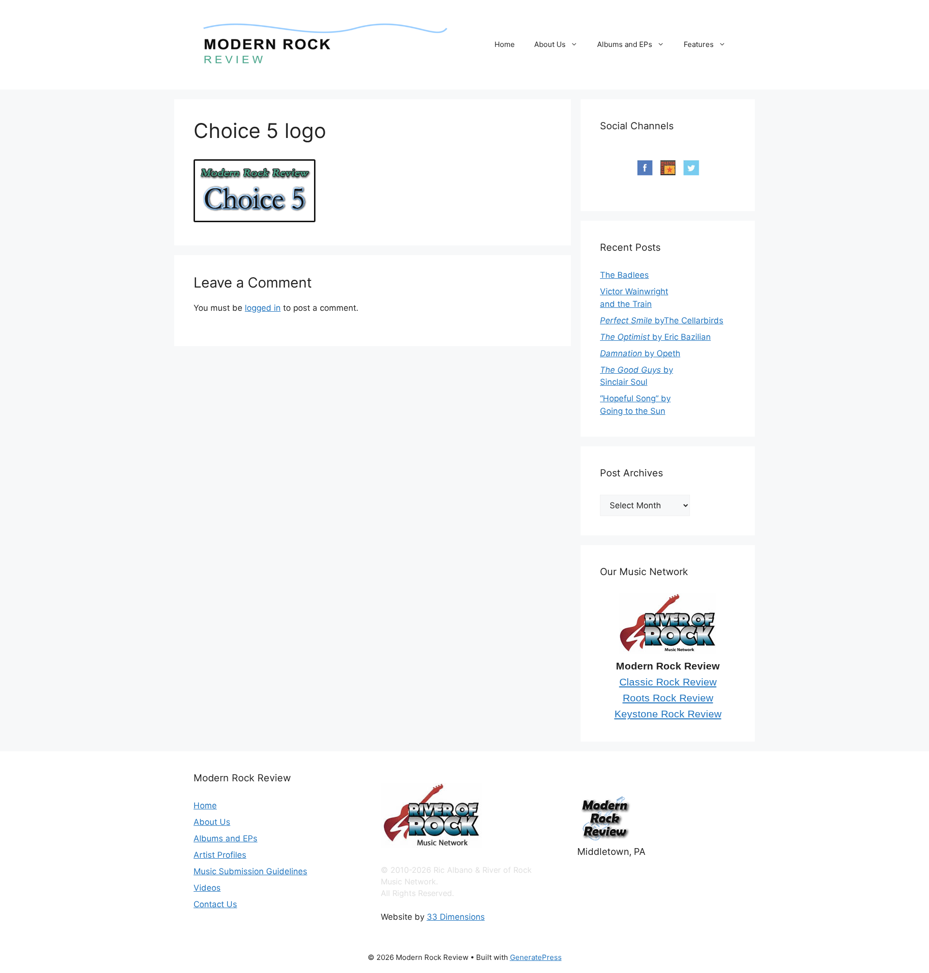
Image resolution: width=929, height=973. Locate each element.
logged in (263, 308)
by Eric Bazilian (655, 337)
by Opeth (640, 353)
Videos (207, 888)
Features (699, 44)
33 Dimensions (456, 917)
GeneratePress (536, 957)
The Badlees (624, 275)
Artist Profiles (220, 855)
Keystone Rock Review (667, 714)
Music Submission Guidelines (250, 871)
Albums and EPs (624, 44)
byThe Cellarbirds (661, 320)
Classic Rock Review (668, 682)
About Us (550, 44)
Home (504, 44)
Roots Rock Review (668, 698)
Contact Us (215, 904)
